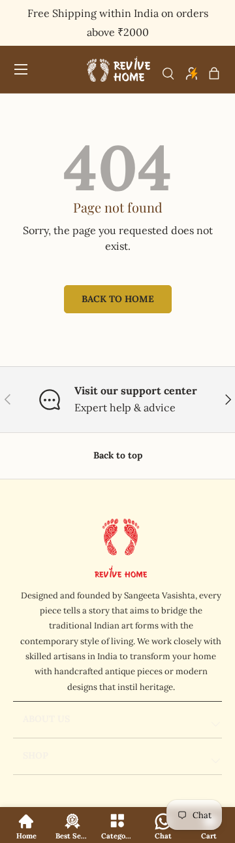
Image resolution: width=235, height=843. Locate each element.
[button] (214, 73)
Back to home (118, 299)
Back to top (117, 455)
